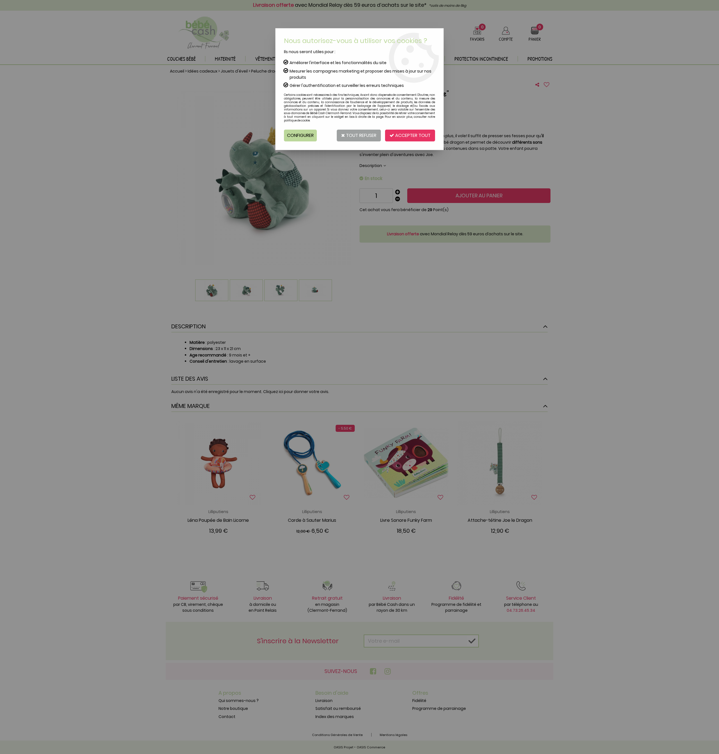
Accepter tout (412, 135)
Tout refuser (360, 135)
